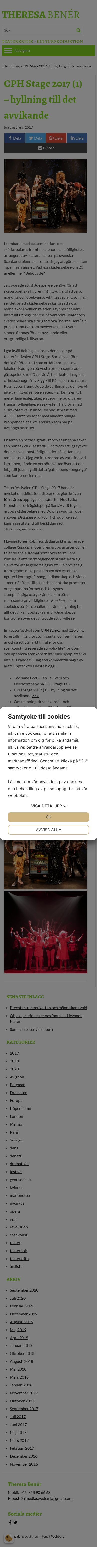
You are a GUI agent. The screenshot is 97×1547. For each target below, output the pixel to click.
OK (48, 816)
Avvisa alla (48, 829)
